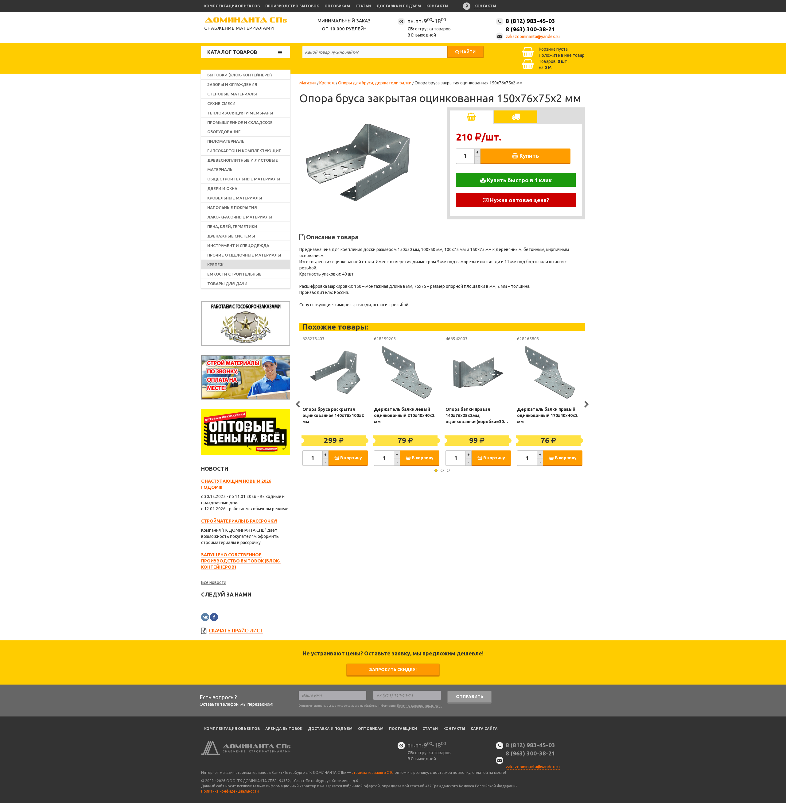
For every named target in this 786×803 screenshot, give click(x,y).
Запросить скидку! (393, 669)
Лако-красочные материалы (239, 217)
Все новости (213, 582)
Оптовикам (337, 6)
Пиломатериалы (226, 141)
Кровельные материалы (234, 198)
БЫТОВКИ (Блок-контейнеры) (239, 75)
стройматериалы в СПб (373, 772)
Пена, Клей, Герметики (232, 226)
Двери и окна (222, 188)
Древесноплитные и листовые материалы (242, 165)
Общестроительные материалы (243, 179)
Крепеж (215, 264)
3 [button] (448, 470)
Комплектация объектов (232, 6)
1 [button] (436, 470)
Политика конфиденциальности (419, 705)
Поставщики (403, 729)
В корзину (350, 457)
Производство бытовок (292, 6)
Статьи (363, 6)
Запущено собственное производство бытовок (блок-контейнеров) (241, 560)
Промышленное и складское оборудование (240, 127)
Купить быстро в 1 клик (519, 180)
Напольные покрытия (232, 207)
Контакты (437, 6)
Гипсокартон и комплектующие (244, 151)
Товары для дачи (227, 283)
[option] (357, 162)
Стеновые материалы (232, 94)
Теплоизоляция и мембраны (240, 113)
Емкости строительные (234, 274)
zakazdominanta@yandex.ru (533, 36)
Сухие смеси (221, 103)
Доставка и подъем (398, 6)
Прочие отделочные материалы (244, 255)
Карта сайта (484, 729)
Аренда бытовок (283, 729)
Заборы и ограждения (232, 84)
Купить (528, 155)
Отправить (469, 696)
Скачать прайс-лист (236, 630)
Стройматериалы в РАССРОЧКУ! (239, 521)
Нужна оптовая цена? (518, 200)
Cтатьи (430, 729)
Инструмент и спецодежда (238, 245)
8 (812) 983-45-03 (530, 25)
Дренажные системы (231, 236)
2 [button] (442, 470)
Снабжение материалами (239, 28)
